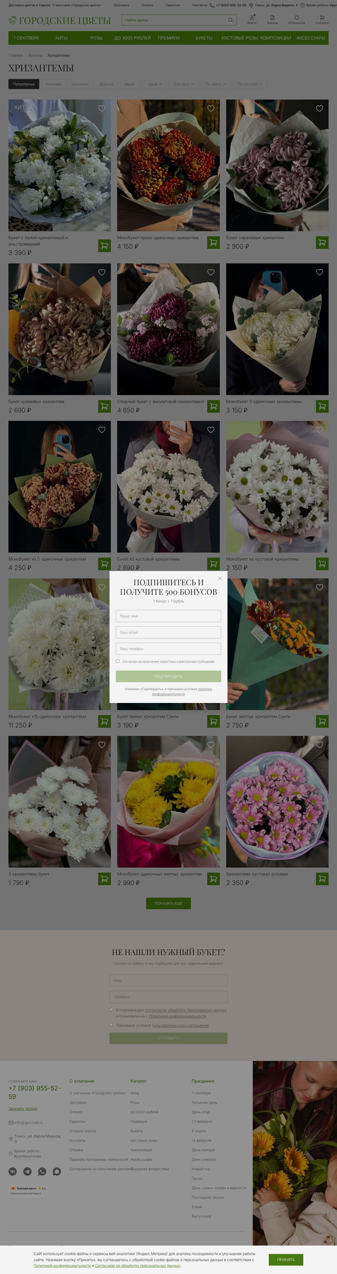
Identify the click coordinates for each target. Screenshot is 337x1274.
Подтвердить (169, 676)
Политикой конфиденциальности (62, 1265)
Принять (286, 1259)
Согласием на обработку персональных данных (137, 1265)
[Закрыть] (220, 578)
